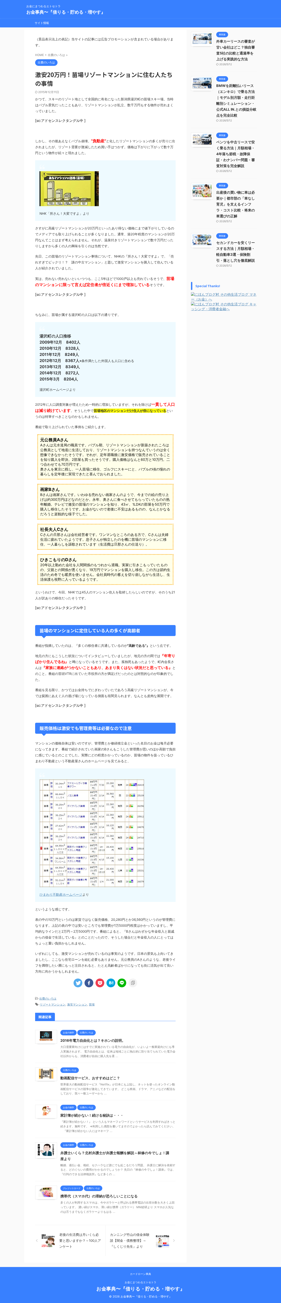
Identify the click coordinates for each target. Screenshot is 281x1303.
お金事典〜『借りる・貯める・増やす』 (65, 12)
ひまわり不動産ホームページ (61, 894)
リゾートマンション (52, 1004)
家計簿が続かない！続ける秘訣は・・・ (92, 1115)
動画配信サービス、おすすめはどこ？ (90, 1078)
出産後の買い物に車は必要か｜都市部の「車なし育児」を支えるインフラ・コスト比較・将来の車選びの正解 (235, 204)
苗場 (92, 1004)
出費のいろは (47, 998)
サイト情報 (42, 23)
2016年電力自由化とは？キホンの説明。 (92, 1040)
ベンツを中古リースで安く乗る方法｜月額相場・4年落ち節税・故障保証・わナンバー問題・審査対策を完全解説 (235, 154)
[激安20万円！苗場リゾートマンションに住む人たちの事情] (110, 983)
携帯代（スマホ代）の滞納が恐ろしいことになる (99, 1196)
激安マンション (77, 1004)
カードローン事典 (140, 1274)
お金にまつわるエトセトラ (140, 1282)
